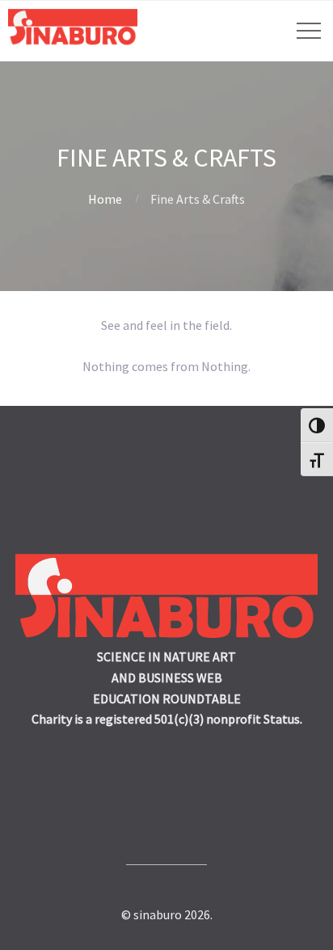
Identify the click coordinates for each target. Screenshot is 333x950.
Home (105, 199)
